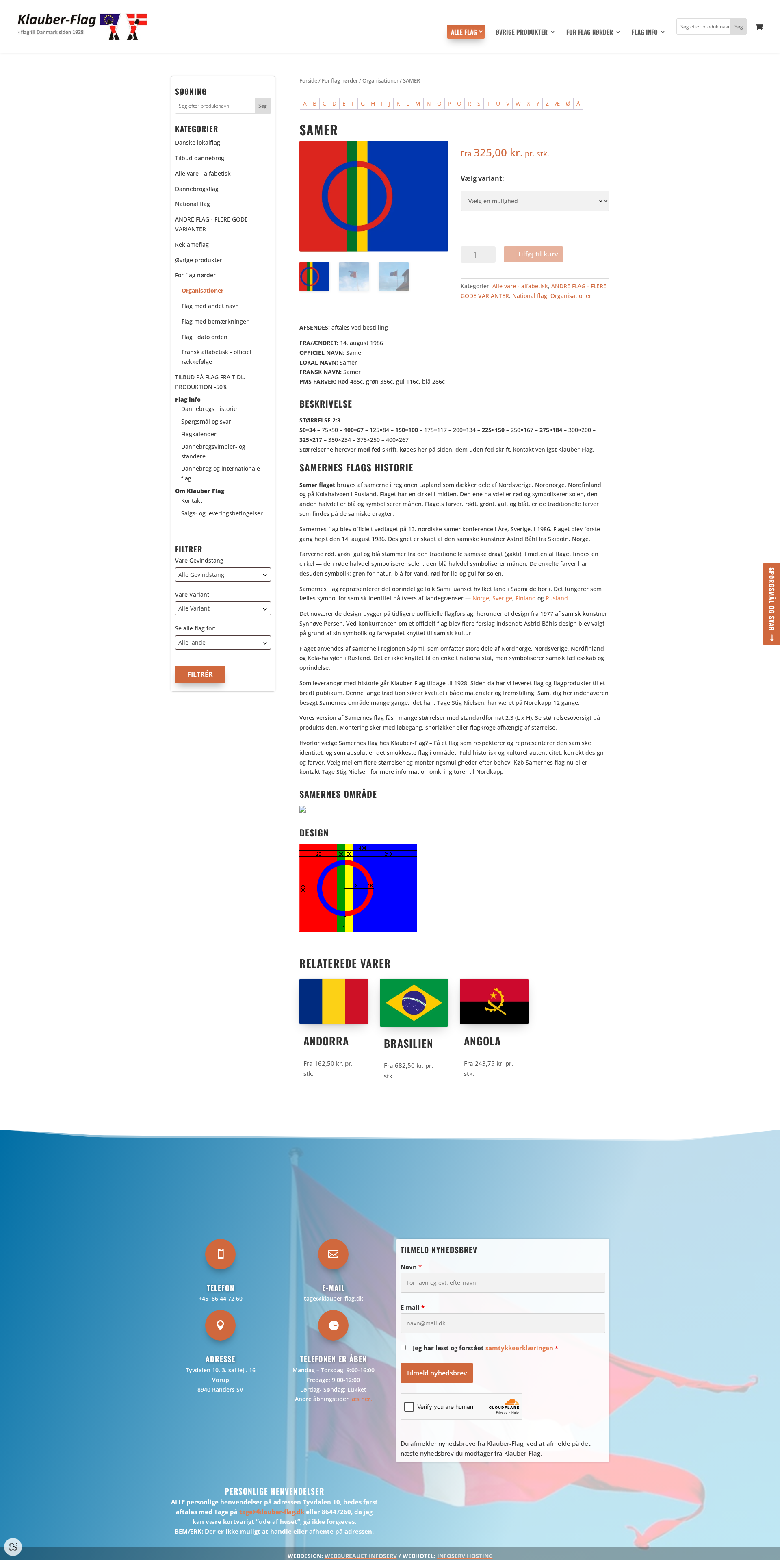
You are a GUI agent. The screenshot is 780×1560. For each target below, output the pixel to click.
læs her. (361, 1399)
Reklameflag (192, 244)
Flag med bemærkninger (215, 321)
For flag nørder (589, 32)
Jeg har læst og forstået (485, 1348)
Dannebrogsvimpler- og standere (213, 451)
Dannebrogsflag (197, 189)
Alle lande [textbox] (192, 642)
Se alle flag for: (195, 628)
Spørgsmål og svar (772, 599)
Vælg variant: (482, 178)
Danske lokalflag (197, 143)
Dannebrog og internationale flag (220, 473)
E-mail (413, 1307)
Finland (526, 598)
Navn (411, 1266)
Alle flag (464, 31)
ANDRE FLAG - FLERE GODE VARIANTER (211, 224)
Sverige (502, 598)
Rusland (557, 598)
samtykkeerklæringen (519, 1348)
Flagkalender (199, 434)
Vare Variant (192, 594)
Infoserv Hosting (465, 1556)
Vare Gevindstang (199, 560)
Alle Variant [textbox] (194, 609)
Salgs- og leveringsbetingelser (222, 513)
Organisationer (380, 80)
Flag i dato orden (205, 337)
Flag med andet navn (210, 306)
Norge (480, 598)
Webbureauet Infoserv (361, 1556)
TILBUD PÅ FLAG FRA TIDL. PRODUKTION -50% (210, 382)
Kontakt (191, 500)
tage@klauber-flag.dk (333, 1298)
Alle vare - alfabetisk (520, 286)
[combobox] (223, 574)
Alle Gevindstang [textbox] (201, 574)
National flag (529, 296)
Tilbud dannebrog (199, 158)
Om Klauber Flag (199, 491)
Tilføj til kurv (538, 254)
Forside (308, 80)
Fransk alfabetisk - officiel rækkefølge (216, 357)
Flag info (645, 32)
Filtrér (200, 674)
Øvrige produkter (522, 32)
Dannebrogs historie (209, 409)
